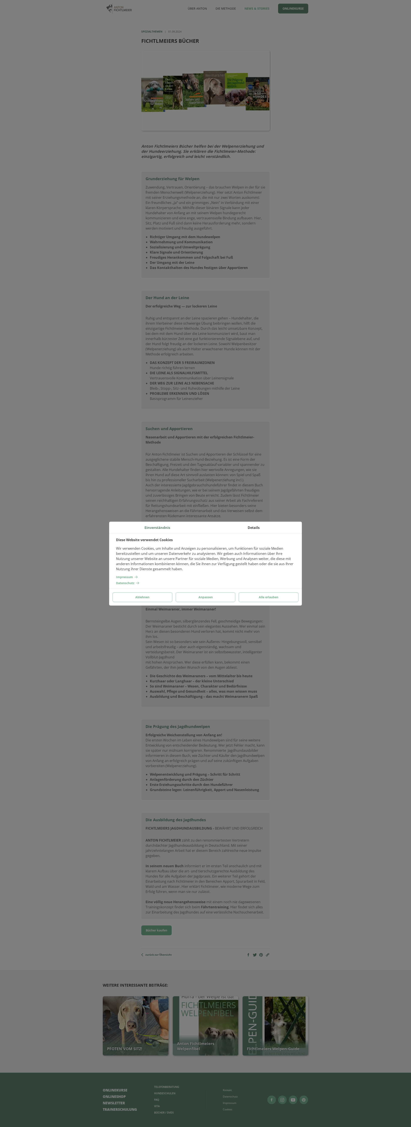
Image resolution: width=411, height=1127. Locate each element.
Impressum (124, 577)
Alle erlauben (268, 597)
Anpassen (205, 597)
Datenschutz (125, 583)
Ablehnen (142, 597)
